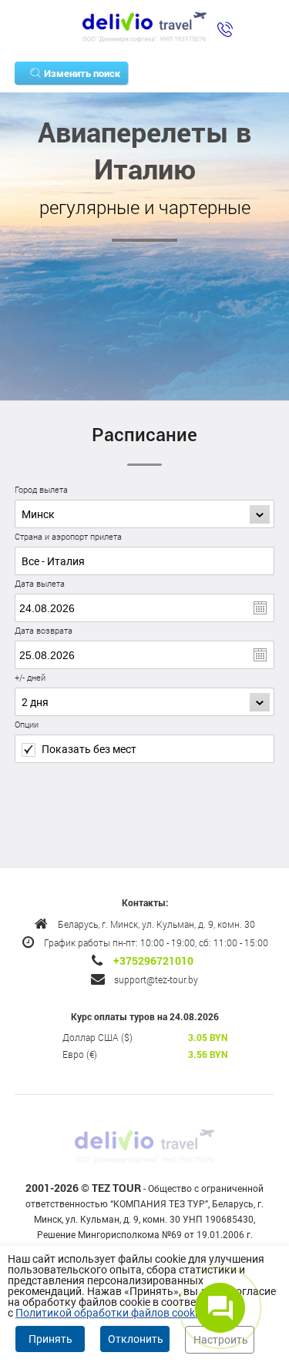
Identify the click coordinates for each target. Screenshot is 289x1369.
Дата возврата (43, 630)
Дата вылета (40, 583)
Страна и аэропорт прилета (68, 536)
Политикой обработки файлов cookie (109, 1313)
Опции (27, 724)
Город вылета (41, 489)
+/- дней (30, 677)
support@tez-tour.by (156, 979)
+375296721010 (153, 961)
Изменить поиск (82, 73)
